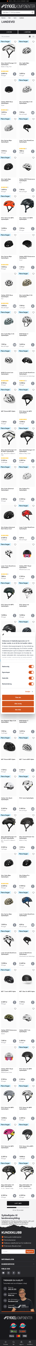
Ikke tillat (18, 709)
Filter (10, 32)
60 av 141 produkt (18, 1210)
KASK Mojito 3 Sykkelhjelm (23, 334)
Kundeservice (13, 1301)
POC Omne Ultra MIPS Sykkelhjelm (26, 1146)
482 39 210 (12, 1289)
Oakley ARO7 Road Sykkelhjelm (25, 566)
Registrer (29, 1251)
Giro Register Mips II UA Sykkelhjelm (8, 721)
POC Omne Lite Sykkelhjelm (24, 605)
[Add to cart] (14, 74)
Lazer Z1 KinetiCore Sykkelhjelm (25, 953)
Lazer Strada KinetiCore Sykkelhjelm (26, 373)
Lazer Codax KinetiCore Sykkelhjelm (26, 527)
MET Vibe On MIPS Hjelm (27, 991)
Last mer (18, 1203)
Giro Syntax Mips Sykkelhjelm (6, 141)
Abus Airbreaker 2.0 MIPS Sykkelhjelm (7, 1185)
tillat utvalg (18, 703)
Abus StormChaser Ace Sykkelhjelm (26, 837)
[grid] (18, 619)
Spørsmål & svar (14, 1307)
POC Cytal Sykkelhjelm (26, 798)
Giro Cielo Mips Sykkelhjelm (6, 876)
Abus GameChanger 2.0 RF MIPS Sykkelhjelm (8, 450)
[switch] (31, 672)
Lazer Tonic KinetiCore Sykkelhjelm (26, 141)
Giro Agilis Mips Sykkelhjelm (24, 63)
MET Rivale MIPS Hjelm (8, 411)
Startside (3, 18)
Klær (9, 18)
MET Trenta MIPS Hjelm (26, 759)
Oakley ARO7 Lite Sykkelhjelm (24, 1030)
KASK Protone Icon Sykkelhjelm (7, 373)
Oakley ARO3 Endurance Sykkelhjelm (27, 179)
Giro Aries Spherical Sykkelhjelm (7, 489)
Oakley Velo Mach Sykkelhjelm (6, 798)
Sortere (28, 32)
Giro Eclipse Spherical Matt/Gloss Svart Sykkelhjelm (8, 527)
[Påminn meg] (33, 113)
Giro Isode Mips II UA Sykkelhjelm (25, 102)
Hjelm (15, 18)
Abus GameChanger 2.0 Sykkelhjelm (8, 63)
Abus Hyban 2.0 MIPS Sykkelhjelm (26, 218)
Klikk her (11, 1295)
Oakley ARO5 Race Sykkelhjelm (7, 102)
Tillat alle (18, 697)
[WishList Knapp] (15, 42)
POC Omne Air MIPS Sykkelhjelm (7, 218)
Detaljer (27, 691)
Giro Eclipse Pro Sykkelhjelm (24, 489)
